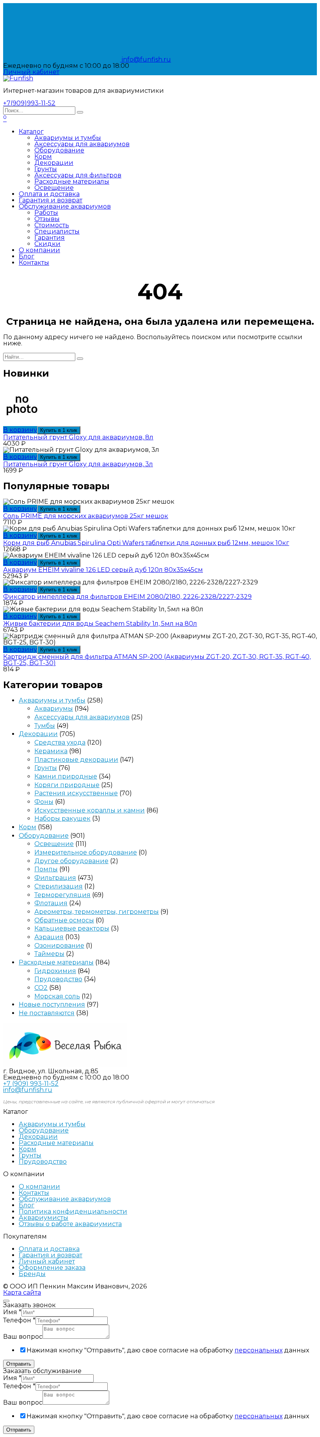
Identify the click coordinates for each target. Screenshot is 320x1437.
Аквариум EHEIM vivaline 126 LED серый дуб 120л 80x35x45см (103, 569)
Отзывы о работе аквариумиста (70, 1224)
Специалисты (57, 231)
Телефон (19, 1320)
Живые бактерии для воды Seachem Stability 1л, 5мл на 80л (100, 623)
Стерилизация (58, 886)
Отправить (18, 1364)
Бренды (32, 1274)
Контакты (34, 262)
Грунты (45, 169)
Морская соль (57, 996)
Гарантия (49, 237)
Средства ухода (59, 742)
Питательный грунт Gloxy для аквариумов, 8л (78, 437)
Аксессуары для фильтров (77, 175)
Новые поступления (52, 1004)
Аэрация (49, 937)
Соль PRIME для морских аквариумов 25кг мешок (85, 516)
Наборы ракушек (62, 818)
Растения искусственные (76, 793)
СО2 (41, 987)
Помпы (46, 869)
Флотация (51, 903)
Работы (46, 212)
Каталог (31, 131)
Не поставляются (47, 1013)
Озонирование (59, 945)
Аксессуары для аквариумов (82, 144)
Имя (12, 1312)
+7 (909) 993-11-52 (31, 1083)
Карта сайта (22, 1292)
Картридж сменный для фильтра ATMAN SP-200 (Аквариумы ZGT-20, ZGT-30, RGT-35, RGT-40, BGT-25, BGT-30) (157, 660)
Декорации (53, 162)
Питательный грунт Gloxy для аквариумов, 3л (78, 464)
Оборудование (59, 150)
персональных (259, 1350)
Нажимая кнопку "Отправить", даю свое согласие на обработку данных (168, 1350)
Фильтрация (55, 877)
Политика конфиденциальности (73, 1211)
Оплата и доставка (49, 194)
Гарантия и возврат (50, 200)
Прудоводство (58, 979)
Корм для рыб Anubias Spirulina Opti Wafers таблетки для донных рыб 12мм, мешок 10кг (146, 543)
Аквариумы (53, 708)
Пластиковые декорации (76, 759)
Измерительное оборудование (85, 852)
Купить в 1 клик (58, 430)
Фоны (43, 801)
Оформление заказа (52, 1267)
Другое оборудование (71, 861)
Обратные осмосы (64, 920)
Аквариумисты (43, 1217)
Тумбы (44, 725)
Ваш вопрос (23, 1336)
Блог (26, 256)
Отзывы (47, 219)
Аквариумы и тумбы (67, 138)
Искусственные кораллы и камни (89, 810)
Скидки (47, 244)
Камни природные (65, 776)
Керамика (51, 751)
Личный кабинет (47, 1261)
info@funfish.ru (145, 59)
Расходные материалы (71, 181)
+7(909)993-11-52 (29, 103)
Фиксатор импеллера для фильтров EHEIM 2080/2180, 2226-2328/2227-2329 (127, 596)
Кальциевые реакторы (71, 928)
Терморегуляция (62, 895)
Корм (43, 156)
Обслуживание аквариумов (65, 206)
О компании (39, 250)
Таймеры (49, 953)
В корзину (20, 430)
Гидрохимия (55, 971)
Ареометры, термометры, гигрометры (96, 911)
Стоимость (51, 225)
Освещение (54, 187)
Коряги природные (67, 785)
